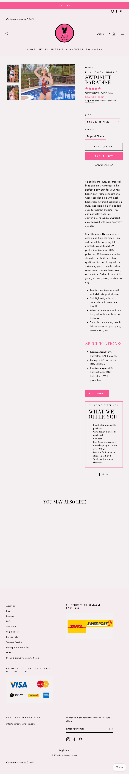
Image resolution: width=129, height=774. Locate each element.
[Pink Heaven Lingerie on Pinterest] (80, 739)
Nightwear (75, 49)
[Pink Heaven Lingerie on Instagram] (68, 739)
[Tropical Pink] (18, 569)
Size (88, 115)
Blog (8, 611)
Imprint (9, 652)
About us (10, 605)
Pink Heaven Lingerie (101, 72)
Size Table (97, 393)
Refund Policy (13, 636)
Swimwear (94, 49)
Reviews (10, 616)
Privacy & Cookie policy (17, 647)
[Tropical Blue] (14, 569)
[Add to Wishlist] (8, 514)
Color (89, 129)
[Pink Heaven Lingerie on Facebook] (74, 739)
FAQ (8, 621)
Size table (11, 626)
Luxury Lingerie (50, 49)
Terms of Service (14, 642)
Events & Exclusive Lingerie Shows (22, 657)
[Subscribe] (111, 729)
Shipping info (13, 631)
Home (31, 49)
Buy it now (104, 156)
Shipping (89, 100)
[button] (103, 34)
